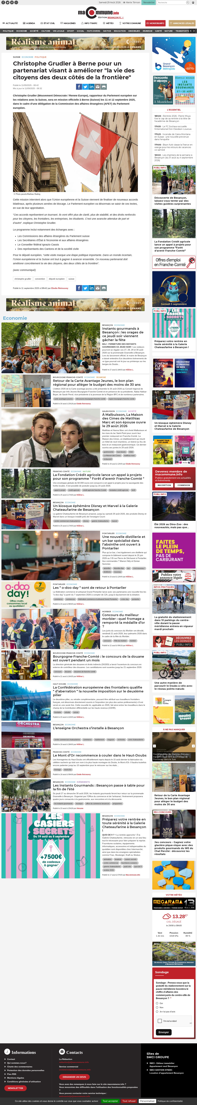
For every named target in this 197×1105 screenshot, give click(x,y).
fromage (57, 770)
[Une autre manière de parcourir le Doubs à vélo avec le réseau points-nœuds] (174, 664)
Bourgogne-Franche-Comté (68, 377)
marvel (114, 521)
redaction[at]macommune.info (74, 1062)
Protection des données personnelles (25, 1070)
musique (79, 804)
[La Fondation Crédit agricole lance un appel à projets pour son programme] (26, 482)
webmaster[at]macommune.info (74, 1096)
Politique (40, 57)
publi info (127, 867)
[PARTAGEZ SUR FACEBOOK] (79, 87)
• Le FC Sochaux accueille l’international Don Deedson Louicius (172, 127)
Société (132, 411)
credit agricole (74, 490)
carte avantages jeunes (63, 399)
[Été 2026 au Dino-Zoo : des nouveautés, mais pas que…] (174, 506)
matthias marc (129, 456)
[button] (187, 2)
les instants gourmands (63, 804)
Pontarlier (108, 533)
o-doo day (125, 599)
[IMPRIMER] (104, 87)
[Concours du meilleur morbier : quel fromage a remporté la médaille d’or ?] (50, 622)
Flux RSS (11, 1074)
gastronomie (108, 452)
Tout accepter (110, 1101)
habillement (99, 740)
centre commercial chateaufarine (67, 521)
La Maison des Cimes (112, 456)
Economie (27, 57)
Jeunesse (101, 377)
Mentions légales (15, 1078)
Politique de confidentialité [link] (170, 1101)
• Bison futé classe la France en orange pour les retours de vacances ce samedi (173, 147)
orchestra (121, 740)
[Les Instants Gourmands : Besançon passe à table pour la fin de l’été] (26, 792)
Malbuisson (108, 411)
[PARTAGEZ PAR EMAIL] (98, 87)
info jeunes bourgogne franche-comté (90, 399)
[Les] (26, 594)
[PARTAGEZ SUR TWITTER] (85, 87)
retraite (67, 712)
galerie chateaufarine (100, 521)
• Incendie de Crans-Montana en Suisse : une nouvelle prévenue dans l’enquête (172, 137)
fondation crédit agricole (118, 490)
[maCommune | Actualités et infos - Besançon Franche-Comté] (98, 12)
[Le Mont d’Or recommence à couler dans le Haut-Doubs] (26, 762)
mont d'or (67, 770)
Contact (11, 1059)
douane (68, 672)
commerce (58, 599)
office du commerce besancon (97, 804)
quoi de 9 (138, 867)
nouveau (117, 572)
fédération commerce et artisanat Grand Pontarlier (97, 599)
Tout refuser (129, 1101)
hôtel (131, 452)
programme (117, 804)
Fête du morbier (120, 641)
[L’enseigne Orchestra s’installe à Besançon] (26, 735)
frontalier (57, 712)
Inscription (164, 485)
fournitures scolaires (129, 863)
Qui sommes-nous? (17, 1063)
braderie (118, 859)
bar (128, 568)
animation (107, 859)
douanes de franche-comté (84, 672)
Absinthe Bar (119, 568)
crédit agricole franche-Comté (94, 490)
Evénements (83, 782)
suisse (71, 279)
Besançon (107, 325)
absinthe (107, 568)
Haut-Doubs (59, 684)
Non (161, 1007)
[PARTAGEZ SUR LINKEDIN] (91, 87)
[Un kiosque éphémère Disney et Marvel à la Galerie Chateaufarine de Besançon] (26, 513)
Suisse (16, 57)
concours (107, 641)
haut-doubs (121, 452)
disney (86, 521)
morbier (133, 641)
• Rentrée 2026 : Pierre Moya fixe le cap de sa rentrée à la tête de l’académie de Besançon (172, 118)
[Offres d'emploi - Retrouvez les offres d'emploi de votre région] (174, 268)
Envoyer (164, 1032)
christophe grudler (23, 279)
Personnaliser (147, 1101)
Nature (87, 471)
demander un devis (74, 1077)
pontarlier (135, 599)
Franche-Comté (61, 471)
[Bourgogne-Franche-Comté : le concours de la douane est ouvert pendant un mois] (26, 663)
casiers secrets (130, 859)
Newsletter (15, 1088)
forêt (133, 490)
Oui (161, 1003)
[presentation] (154, 746)
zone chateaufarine (135, 740)
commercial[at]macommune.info (75, 1069)
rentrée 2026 (109, 870)
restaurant (108, 459)
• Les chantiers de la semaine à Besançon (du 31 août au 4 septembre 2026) (173, 158)
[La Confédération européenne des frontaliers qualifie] (26, 694)
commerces (70, 599)
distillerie (107, 572)
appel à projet (59, 490)
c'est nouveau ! (139, 568)
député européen (57, 279)
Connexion (184, 485)
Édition (102, 17)
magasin (110, 740)
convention (40, 279)
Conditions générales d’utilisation (24, 1081)
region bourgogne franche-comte (122, 399)
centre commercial (111, 863)
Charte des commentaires (19, 1066)
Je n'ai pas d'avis (167, 1011)
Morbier (106, 611)
